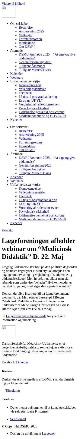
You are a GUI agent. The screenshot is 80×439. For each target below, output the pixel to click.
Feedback (25, 93)
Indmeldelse (27, 43)
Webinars (16, 77)
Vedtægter (25, 35)
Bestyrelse (26, 27)
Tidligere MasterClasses (35, 70)
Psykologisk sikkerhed (34, 108)
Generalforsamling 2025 (35, 62)
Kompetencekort (30, 85)
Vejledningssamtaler (32, 89)
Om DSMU (27, 46)
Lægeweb (48, 433)
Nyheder (16, 119)
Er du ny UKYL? (31, 100)
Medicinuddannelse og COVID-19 (42, 116)
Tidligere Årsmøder (32, 66)
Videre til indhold (13, 3)
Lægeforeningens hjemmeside (26, 316)
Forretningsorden (30, 39)
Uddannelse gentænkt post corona (41, 112)
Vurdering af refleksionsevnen (39, 104)
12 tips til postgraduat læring (38, 96)
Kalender (16, 73)
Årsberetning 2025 (31, 31)
